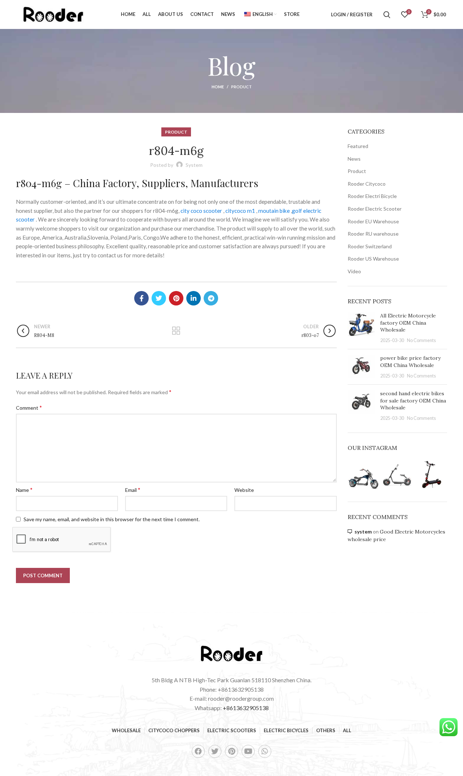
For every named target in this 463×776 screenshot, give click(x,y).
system (363, 531)
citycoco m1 (240, 210)
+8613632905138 (246, 707)
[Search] (387, 14)
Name (24, 489)
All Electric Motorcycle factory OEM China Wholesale (408, 322)
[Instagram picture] (363, 475)
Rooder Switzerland (370, 246)
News (354, 159)
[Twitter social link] (159, 298)
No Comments (421, 340)
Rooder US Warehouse (373, 259)
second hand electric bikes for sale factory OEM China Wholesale (413, 400)
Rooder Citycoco (367, 184)
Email (132, 489)
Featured (358, 146)
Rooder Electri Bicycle (372, 196)
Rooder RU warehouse (373, 234)
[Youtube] (248, 751)
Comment (29, 407)
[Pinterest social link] (176, 298)
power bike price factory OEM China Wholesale (410, 361)
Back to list (176, 330)
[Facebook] (198, 751)
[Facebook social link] (141, 298)
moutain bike (274, 210)
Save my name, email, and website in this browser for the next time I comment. (112, 519)
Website (244, 490)
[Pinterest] (231, 751)
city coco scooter (201, 210)
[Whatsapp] (264, 751)
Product (241, 86)
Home (218, 86)
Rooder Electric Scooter (375, 209)
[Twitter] (214, 751)
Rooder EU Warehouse (373, 221)
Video (354, 271)
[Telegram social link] (211, 298)
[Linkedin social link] (193, 298)
